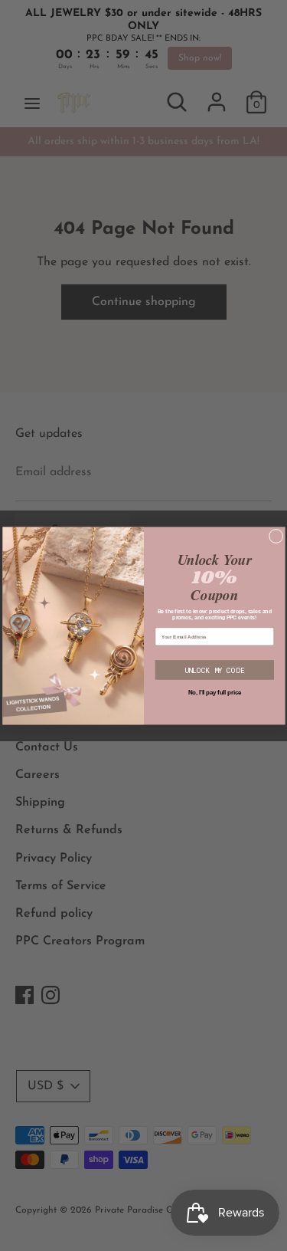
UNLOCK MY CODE (214, 670)
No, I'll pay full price (214, 692)
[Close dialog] (275, 536)
